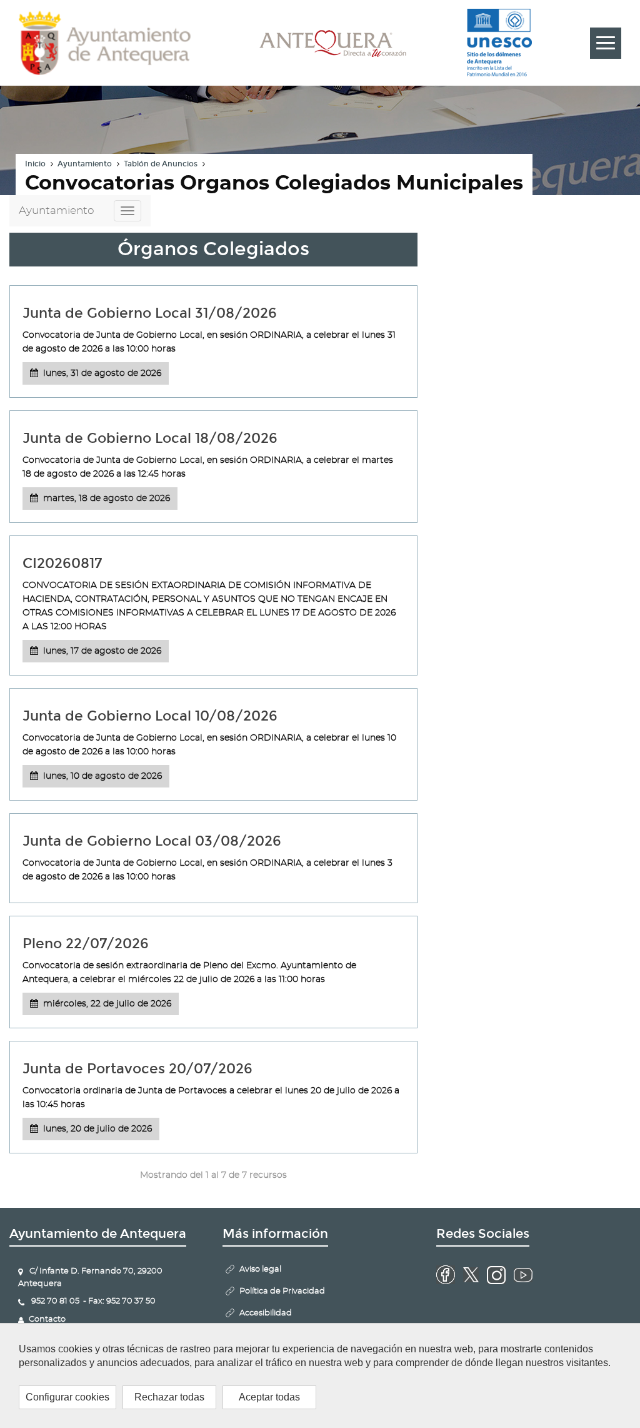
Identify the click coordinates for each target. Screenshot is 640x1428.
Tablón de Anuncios (161, 164)
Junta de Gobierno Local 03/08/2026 (151, 841)
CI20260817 (62, 563)
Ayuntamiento (85, 164)
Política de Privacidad (282, 1291)
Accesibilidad (265, 1313)
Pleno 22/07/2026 (85, 943)
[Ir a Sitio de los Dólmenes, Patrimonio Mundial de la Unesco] (499, 43)
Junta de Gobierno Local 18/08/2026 (150, 438)
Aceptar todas (269, 1397)
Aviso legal (260, 1269)
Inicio (35, 164)
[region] (320, 1375)
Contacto (47, 1319)
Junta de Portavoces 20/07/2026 (137, 1068)
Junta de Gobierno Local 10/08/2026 (150, 715)
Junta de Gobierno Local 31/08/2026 (149, 313)
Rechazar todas (169, 1397)
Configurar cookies (67, 1397)
